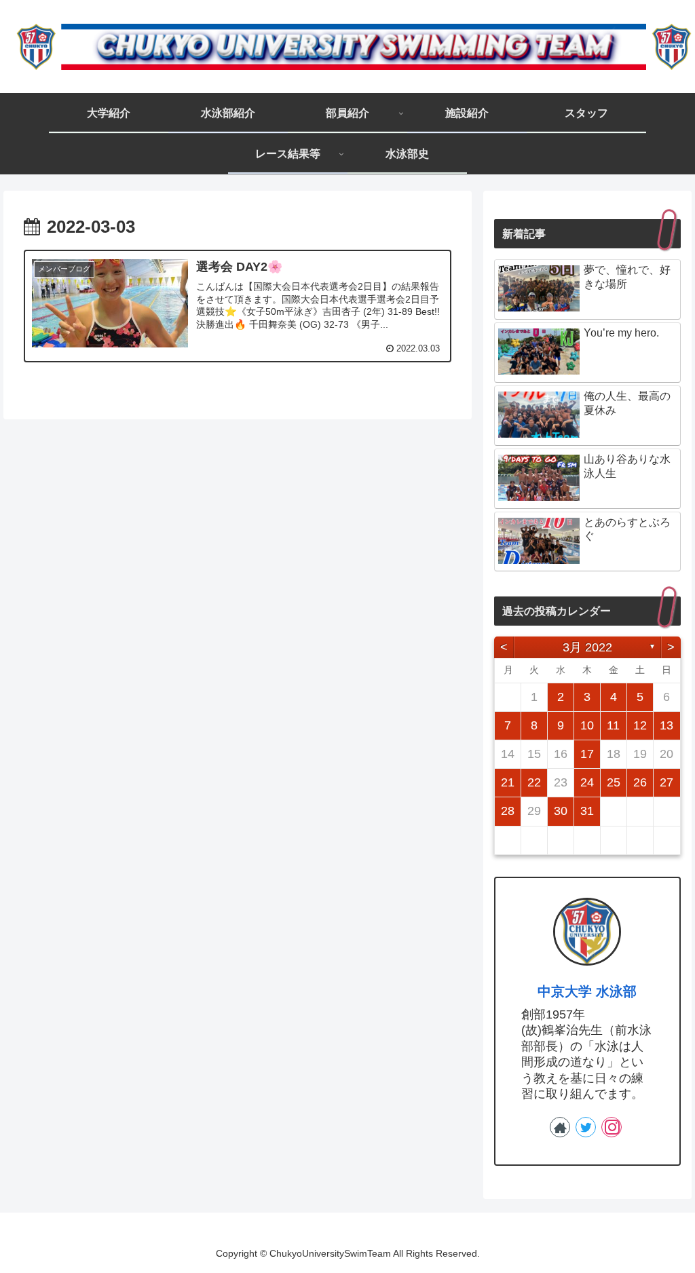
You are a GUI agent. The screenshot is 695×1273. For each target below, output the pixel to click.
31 (587, 811)
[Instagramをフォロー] (611, 1127)
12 (640, 725)
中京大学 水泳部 (587, 991)
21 (507, 782)
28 (507, 811)
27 (666, 782)
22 (534, 782)
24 (587, 782)
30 (560, 811)
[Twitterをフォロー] (586, 1127)
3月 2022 (587, 647)
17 (587, 754)
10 (587, 725)
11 (613, 725)
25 (613, 782)
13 (666, 725)
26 (640, 782)
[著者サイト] (560, 1127)
